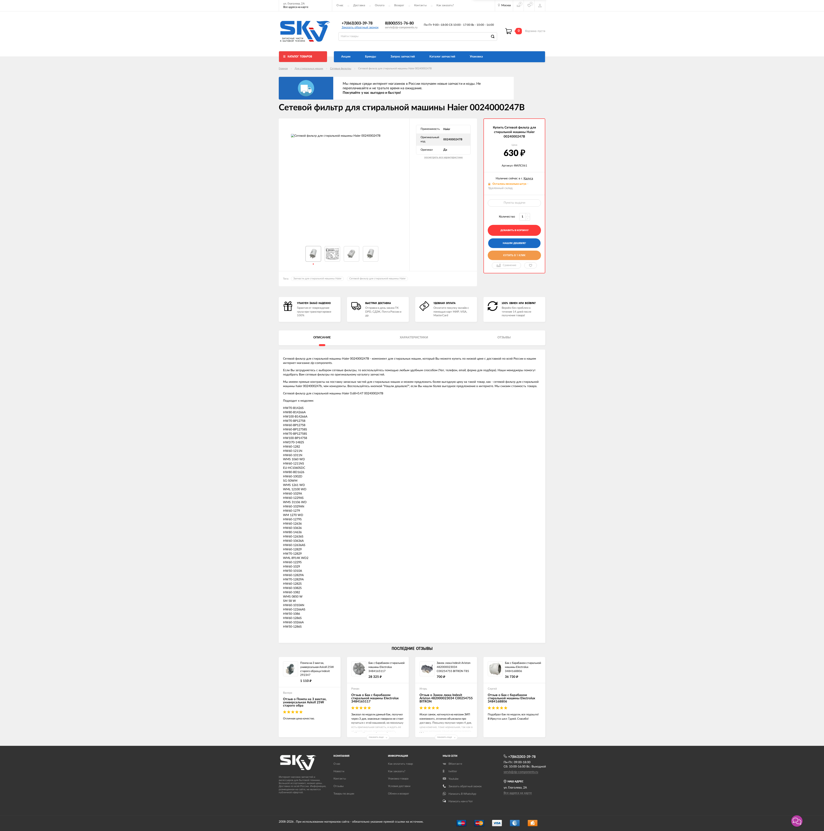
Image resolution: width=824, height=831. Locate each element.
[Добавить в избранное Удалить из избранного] (530, 265)
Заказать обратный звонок (360, 27)
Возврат (399, 5)
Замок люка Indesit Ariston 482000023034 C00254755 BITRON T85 (453, 667)
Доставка (359, 5)
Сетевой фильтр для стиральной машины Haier (377, 278)
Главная (283, 68)
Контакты (420, 5)
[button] (797, 821)
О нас (339, 5)
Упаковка (476, 56)
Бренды (370, 56)
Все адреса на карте (295, 7)
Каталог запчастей (442, 56)
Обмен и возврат (398, 793)
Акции (345, 56)
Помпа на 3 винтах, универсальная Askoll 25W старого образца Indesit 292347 (317, 669)
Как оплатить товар (400, 764)
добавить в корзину (514, 230)
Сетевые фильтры (340, 68)
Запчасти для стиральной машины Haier (317, 278)
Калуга (528, 178)
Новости (338, 771)
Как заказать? (445, 5)
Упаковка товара (398, 778)
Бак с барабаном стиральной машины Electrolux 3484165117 (386, 667)
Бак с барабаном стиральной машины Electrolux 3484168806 (523, 667)
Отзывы (338, 786)
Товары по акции (343, 793)
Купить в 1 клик (514, 255)
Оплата (379, 5)
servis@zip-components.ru (401, 27)
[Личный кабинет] (540, 5)
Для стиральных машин (309, 68)
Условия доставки (399, 786)
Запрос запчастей (403, 56)
